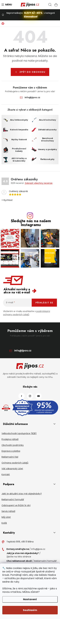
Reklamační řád (10, 456)
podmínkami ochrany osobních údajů (26, 313)
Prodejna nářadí (10, 439)
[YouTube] (38, 396)
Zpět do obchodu (32, 71)
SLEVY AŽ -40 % (33, 13)
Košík (4, 523)
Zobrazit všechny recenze (38, 183)
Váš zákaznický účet (12, 468)
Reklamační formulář (13, 499)
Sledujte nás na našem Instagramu (31, 223)
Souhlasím (30, 610)
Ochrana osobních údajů (15, 462)
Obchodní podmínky (13, 445)
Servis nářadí (8, 511)
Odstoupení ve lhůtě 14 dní (16, 505)
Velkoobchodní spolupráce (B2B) (19, 433)
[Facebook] (21, 396)
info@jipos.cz (32, 97)
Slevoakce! (31, 16)
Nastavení (30, 599)
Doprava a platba (11, 451)
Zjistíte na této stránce (18, 556)
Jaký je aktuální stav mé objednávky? (22, 493)
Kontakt (6, 474)
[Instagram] (30, 396)
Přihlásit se (44, 302)
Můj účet (6, 517)
